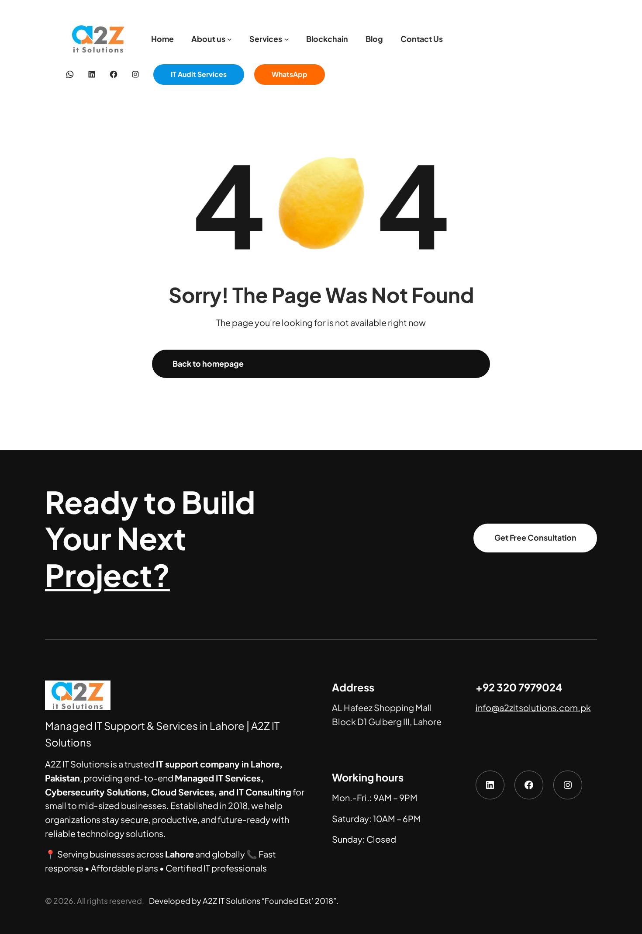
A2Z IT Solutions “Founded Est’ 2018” (269, 901)
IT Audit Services (199, 74)
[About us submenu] (229, 39)
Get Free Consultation (535, 537)
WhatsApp (289, 74)
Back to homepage (208, 363)
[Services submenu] (286, 39)
